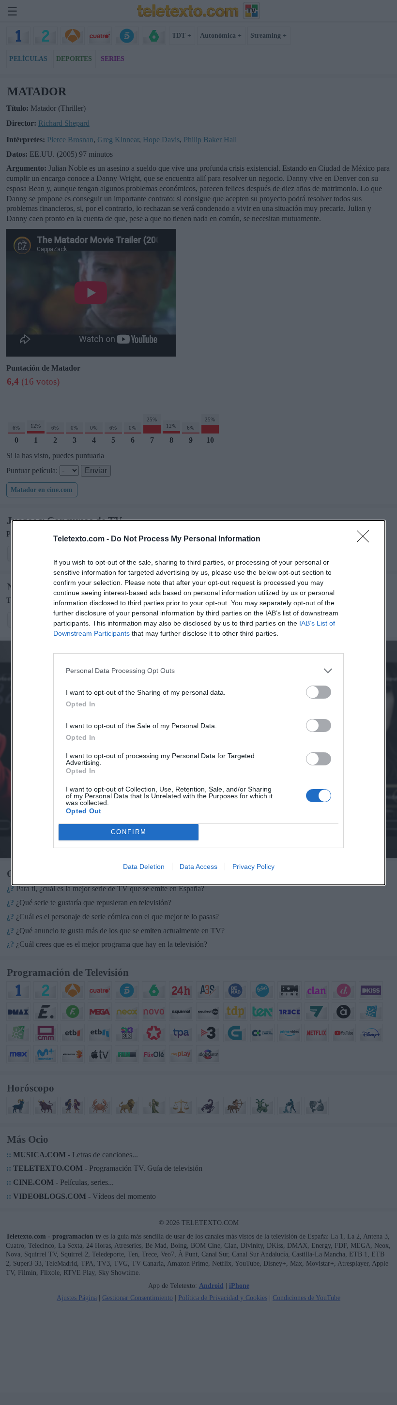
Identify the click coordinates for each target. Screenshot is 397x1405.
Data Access (198, 866)
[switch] (318, 692)
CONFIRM (129, 832)
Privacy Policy (253, 866)
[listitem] (198, 671)
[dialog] (198, 703)
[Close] (366, 539)
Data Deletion (144, 866)
